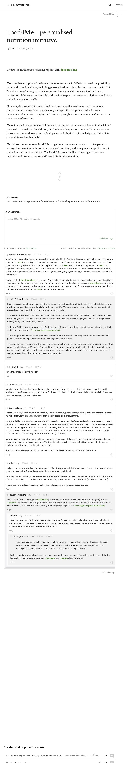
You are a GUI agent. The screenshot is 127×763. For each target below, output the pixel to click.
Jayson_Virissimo (18, 495)
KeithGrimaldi (16, 299)
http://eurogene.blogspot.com (46, 330)
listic (12, 48)
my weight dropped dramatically (90, 506)
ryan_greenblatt (72, 755)
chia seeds (50, 558)
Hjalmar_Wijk (97, 755)
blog (39, 289)
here (101, 266)
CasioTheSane (15, 408)
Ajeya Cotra (86, 755)
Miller (11, 463)
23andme (11, 503)
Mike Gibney (95, 283)
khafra (14, 516)
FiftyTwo (13, 385)
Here (20, 262)
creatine (64, 558)
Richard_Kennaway (18, 255)
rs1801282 (42, 500)
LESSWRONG (20, 5)
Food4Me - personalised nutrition (39, 36)
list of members (28, 280)
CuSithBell (13, 367)
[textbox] (60, 222)
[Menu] (6, 5)
